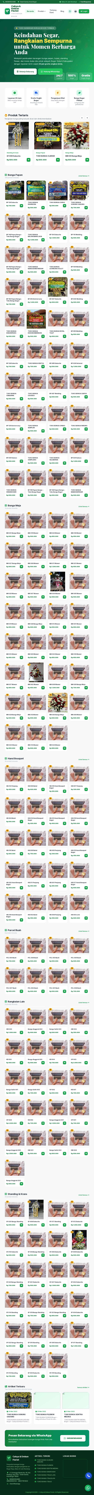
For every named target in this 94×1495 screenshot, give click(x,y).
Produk (41, 11)
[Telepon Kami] (88, 1476)
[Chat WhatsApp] (70, 11)
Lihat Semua (83, 176)
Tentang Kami (53, 11)
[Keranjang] (75, 11)
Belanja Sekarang (26, 72)
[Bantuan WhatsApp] (88, 1489)
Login (85, 11)
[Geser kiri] (82, 118)
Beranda (30, 11)
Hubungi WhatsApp (52, 72)
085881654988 (74, 1438)
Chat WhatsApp (15, 1484)
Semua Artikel (82, 1387)
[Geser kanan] (87, 118)
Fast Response (86, 2)
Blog (62, 11)
